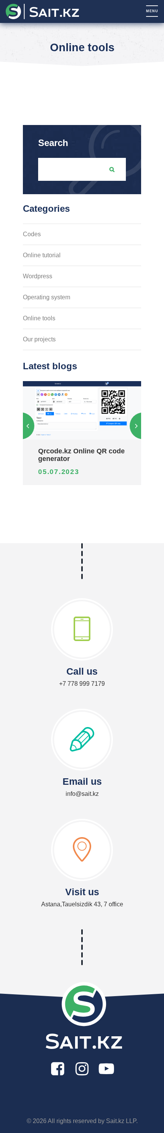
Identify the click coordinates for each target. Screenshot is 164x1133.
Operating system (46, 297)
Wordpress (37, 276)
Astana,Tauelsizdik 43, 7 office (82, 904)
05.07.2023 (58, 472)
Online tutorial (42, 255)
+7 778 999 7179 (82, 683)
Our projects (39, 339)
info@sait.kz (82, 794)
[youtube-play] (106, 1068)
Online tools (39, 318)
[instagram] (82, 1068)
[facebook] (57, 1068)
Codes (32, 234)
